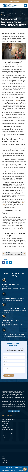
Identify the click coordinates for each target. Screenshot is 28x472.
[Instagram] (15, 411)
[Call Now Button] (25, 469)
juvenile (17, 100)
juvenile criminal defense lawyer (15, 227)
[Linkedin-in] (18, 411)
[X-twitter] (9, 411)
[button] (25, 5)
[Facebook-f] (12, 411)
